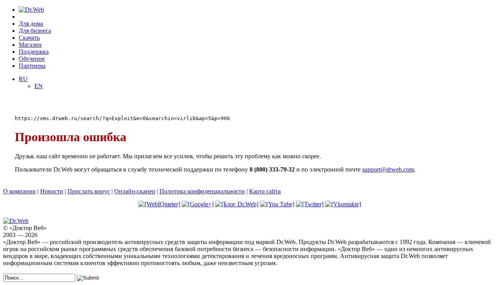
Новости (51, 191)
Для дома (31, 23)
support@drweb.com (388, 169)
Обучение (32, 58)
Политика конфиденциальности (202, 191)
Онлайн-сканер (134, 191)
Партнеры (32, 65)
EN (38, 86)
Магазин (30, 44)
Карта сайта (265, 191)
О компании (19, 191)
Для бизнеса (35, 30)
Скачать (29, 37)
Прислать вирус (88, 191)
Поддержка (34, 51)
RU (23, 79)
